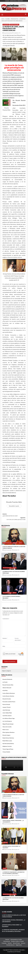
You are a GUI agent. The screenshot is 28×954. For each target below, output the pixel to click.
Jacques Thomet (7, 707)
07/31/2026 (15, 823)
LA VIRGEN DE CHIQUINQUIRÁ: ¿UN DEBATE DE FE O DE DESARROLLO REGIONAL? (13, 872)
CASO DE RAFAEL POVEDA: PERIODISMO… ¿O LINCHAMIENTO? (13, 920)
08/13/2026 (15, 550)
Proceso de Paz (6, 24)
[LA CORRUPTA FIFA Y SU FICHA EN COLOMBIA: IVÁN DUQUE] (14, 561)
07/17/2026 (15, 875)
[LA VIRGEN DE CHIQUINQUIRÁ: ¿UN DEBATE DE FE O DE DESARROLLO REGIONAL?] (14, 862)
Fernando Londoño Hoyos (9, 701)
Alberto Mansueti (7, 687)
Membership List (10, 945)
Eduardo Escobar (7, 698)
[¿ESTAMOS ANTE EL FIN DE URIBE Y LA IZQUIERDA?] (14, 836)
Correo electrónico (18, 639)
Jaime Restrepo (6, 710)
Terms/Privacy (16, 943)
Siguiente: (16, 518)
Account (23, 943)
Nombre (5, 638)
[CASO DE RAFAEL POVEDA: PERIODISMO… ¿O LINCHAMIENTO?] (14, 810)
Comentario (6, 618)
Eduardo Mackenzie (7, 679)
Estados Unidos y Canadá (17, 941)
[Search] (26, 14)
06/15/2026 (15, 600)
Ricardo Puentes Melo (14, 24)
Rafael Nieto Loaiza (7, 740)
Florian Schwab (6, 704)
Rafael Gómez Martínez (8, 738)
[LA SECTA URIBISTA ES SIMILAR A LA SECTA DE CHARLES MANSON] (14, 536)
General (7, 939)
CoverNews (10, 951)
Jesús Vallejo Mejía (7, 712)
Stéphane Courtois (7, 746)
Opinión (20, 542)
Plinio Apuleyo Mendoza (8, 732)
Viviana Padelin (6, 752)
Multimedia (15, 542)
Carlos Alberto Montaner (9, 693)
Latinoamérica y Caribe (16, 939)
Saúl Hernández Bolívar (8, 743)
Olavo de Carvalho (7, 726)
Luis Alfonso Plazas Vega (9, 718)
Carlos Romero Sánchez (8, 696)
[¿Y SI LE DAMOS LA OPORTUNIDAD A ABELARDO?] (14, 586)
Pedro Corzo (6, 729)
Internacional (6, 941)
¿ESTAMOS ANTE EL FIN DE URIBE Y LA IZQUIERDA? (12, 925)
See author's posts (14, 506)
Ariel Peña (5, 690)
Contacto (7, 0)
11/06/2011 (16, 33)
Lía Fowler (5, 682)
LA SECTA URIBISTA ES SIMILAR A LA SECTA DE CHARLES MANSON (14, 915)
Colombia (4, 943)
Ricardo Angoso (6, 735)
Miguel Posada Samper (8, 724)
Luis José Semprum (7, 721)
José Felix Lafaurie (7, 715)
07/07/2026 (15, 575)
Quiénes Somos (13, 0)
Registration (20, 0)
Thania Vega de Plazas (8, 749)
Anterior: (10, 515)
